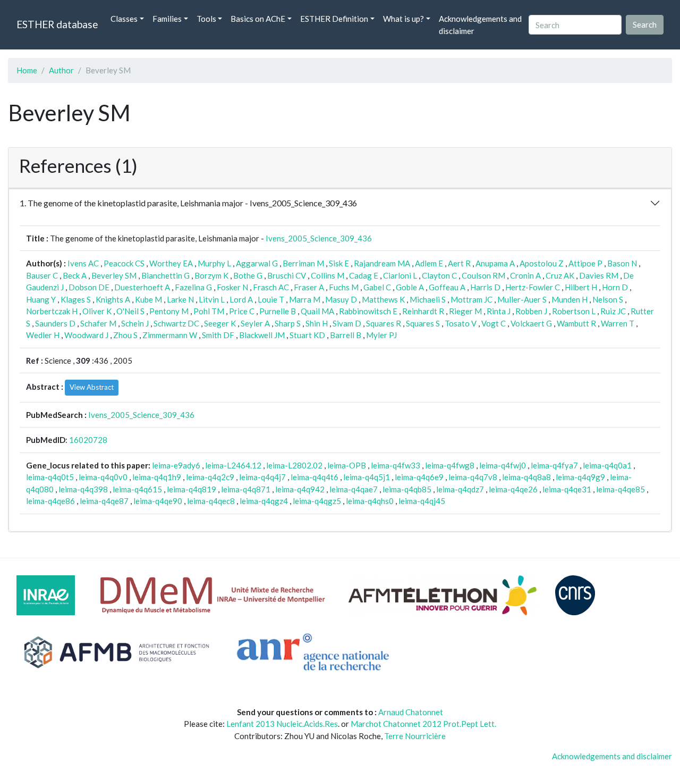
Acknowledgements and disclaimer (480, 25)
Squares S (423, 323)
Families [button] (167, 18)
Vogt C (493, 323)
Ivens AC (83, 263)
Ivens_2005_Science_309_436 (319, 238)
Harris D (485, 287)
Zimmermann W (169, 335)
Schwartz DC (176, 323)
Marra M (304, 299)
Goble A (410, 287)
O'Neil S (130, 311)
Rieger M (465, 311)
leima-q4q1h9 (156, 477)
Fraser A (309, 287)
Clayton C (439, 275)
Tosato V (461, 323)
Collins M (327, 275)
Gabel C (377, 287)
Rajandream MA (382, 263)
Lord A (241, 299)
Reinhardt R (423, 311)
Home (26, 70)
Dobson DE (89, 287)
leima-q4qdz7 (460, 489)
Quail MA (317, 311)
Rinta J (499, 311)
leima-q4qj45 (421, 501)
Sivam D (347, 323)
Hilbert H (581, 287)
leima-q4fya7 (554, 465)
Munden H (569, 299)
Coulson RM (483, 275)
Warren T (617, 323)
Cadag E (363, 275)
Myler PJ (381, 335)
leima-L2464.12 (233, 465)
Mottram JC (471, 299)
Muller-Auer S (522, 299)
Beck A (75, 275)
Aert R (459, 263)
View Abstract (92, 387)
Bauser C (42, 275)
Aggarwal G (257, 263)
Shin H (316, 323)
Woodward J (86, 335)
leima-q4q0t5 (50, 477)
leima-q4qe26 (513, 489)
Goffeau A (447, 287)
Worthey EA (171, 263)
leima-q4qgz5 (317, 501)
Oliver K (97, 311)
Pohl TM (208, 311)
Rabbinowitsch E (368, 311)
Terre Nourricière (415, 736)
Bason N (622, 263)
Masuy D (341, 299)
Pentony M (169, 311)
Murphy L (214, 263)
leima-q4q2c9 (210, 477)
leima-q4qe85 (620, 489)
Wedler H (43, 335)
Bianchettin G (165, 275)
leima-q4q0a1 (607, 465)
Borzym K (211, 275)
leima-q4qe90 (157, 501)
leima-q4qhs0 (370, 501)
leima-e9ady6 (176, 465)
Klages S (76, 299)
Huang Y (41, 299)
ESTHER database (57, 24)
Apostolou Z (542, 263)
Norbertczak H (52, 311)
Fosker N (232, 287)
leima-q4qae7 (353, 489)
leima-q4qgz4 (264, 501)
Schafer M (98, 323)
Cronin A (525, 275)
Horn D (615, 287)
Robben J (531, 311)
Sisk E (339, 263)
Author (61, 70)
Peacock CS (124, 263)
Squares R (383, 323)
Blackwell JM (262, 335)
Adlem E (429, 263)
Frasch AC (271, 287)
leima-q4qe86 (50, 501)
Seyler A (255, 323)
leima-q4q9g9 (580, 477)
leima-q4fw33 (395, 465)
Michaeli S (428, 299)
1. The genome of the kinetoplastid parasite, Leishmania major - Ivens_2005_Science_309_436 (188, 203)
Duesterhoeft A (142, 287)
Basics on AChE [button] (258, 18)
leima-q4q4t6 (314, 477)
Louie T (271, 299)
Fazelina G (193, 287)
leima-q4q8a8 (526, 477)
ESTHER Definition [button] (334, 18)
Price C (241, 311)
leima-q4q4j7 (262, 477)
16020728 (88, 440)
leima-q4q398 (83, 489)
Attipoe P (585, 263)
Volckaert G (531, 323)
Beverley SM (114, 275)
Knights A (113, 299)
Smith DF (218, 335)
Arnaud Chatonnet (410, 712)
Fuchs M (344, 287)
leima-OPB (346, 465)
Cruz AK (560, 275)
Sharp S (288, 323)
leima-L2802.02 (294, 465)
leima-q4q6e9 (419, 477)
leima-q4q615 (137, 489)
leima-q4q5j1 (366, 477)
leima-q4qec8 (211, 501)
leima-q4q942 (300, 489)
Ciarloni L (400, 275)
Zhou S (125, 335)
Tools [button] (206, 18)
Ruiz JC (613, 311)
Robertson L (574, 311)
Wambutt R (576, 323)
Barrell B (345, 335)
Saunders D (55, 323)
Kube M (148, 299)
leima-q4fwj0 (502, 465)
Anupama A (495, 263)
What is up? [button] (403, 18)
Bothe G (247, 275)
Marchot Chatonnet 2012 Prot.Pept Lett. (423, 723)
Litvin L (212, 299)
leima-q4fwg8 (449, 465)
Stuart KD (307, 335)
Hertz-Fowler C (532, 287)
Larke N (180, 299)
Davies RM (598, 275)
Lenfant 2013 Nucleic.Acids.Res (282, 723)
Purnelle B (277, 311)
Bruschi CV (286, 275)
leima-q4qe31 (566, 489)
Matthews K (383, 299)
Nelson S (607, 299)
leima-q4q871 (245, 489)
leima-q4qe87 (104, 501)
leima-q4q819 (191, 489)
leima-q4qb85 (406, 489)
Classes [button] (124, 18)
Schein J (135, 323)
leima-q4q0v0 (103, 477)
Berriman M (303, 263)
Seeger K (220, 323)
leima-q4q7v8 (472, 477)
